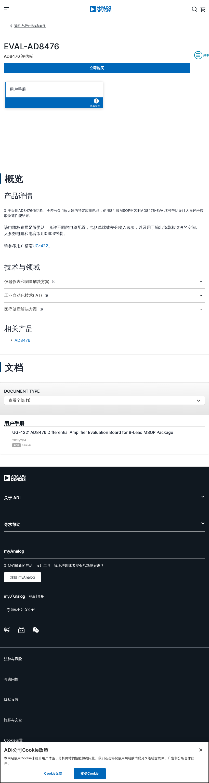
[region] (104, 762)
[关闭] (200, 750)
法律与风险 (13, 659)
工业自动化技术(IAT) (26, 295)
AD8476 (22, 340)
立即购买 (97, 68)
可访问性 (11, 679)
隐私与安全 (13, 720)
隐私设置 (11, 699)
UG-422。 (42, 245)
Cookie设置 (13, 740)
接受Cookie (90, 773)
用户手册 (18, 89)
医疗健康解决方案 (23, 309)
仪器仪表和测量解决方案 (30, 281)
